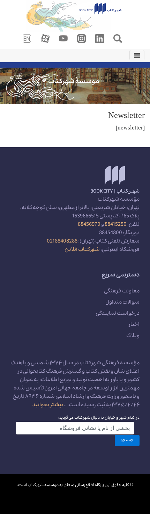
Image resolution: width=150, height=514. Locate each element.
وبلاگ (133, 336)
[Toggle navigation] (136, 55)
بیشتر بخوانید (47, 405)
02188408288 (62, 242)
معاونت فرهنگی (122, 292)
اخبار (134, 325)
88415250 (116, 225)
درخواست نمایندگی (118, 314)
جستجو (127, 440)
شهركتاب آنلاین (82, 250)
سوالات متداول (122, 303)
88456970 (89, 225)
